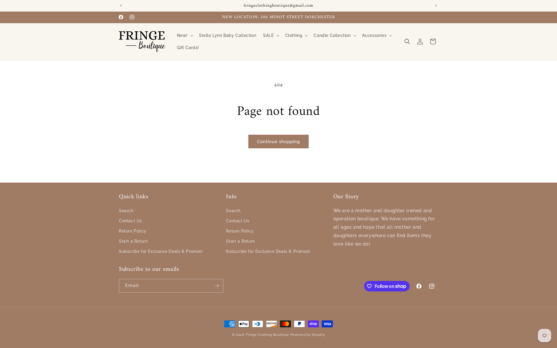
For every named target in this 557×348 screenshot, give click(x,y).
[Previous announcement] (121, 5)
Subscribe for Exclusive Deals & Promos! (161, 251)
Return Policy (133, 231)
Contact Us (130, 221)
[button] (184, 35)
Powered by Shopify (307, 335)
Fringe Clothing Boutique (267, 335)
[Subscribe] (216, 286)
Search (126, 210)
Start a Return (133, 241)
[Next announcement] (436, 5)
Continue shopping (278, 141)
